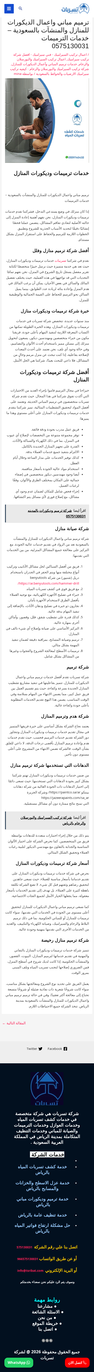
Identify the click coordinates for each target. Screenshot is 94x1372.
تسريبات (60, 260)
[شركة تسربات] (75, 8)
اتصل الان (75, 1362)
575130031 (24, 1247)
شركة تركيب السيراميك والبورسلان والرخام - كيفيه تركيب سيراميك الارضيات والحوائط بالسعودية (49, 71)
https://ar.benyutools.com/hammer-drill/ (48, 583)
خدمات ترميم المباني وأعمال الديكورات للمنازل (44, 64)
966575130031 (27, 1259)
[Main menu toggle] (9, 8)
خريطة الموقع (45, 1323)
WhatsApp (17, 1362)
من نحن (45, 1317)
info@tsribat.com (30, 1270)
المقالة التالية (14, 1023)
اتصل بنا (45, 1329)
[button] (20, 8)
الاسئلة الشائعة (45, 1311)
